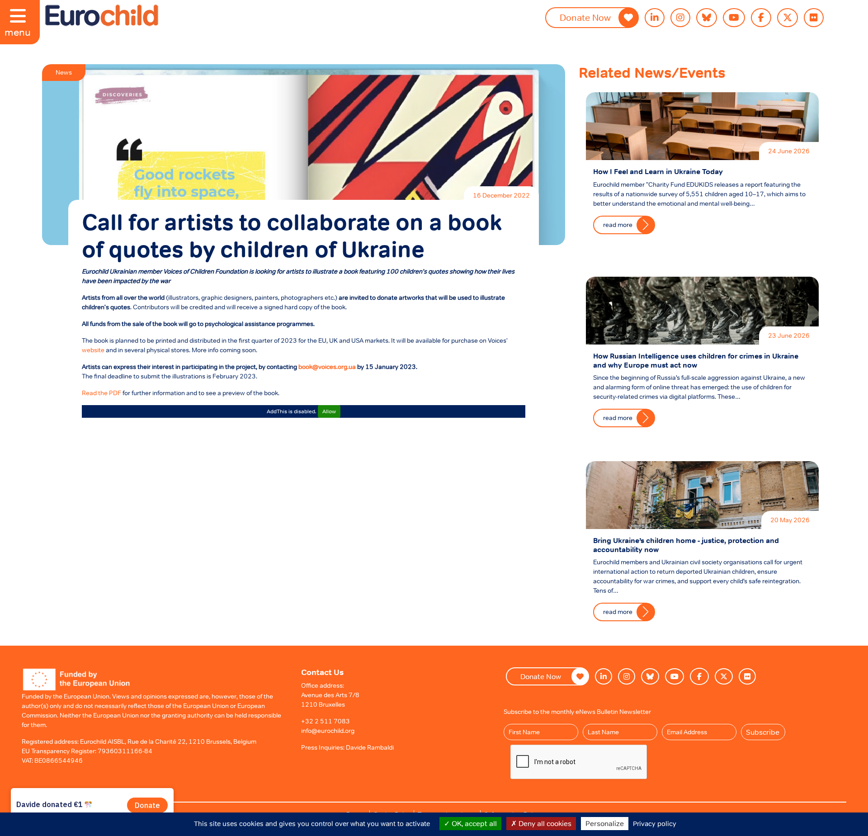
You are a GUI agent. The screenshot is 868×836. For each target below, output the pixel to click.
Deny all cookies (544, 823)
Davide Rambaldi (370, 747)
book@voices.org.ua (327, 367)
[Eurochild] (101, 15)
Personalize (604, 823)
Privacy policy (654, 823)
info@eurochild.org (327, 731)
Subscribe (762, 732)
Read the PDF (101, 393)
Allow (329, 411)
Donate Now (585, 17)
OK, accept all (473, 823)
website (93, 350)
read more (617, 225)
